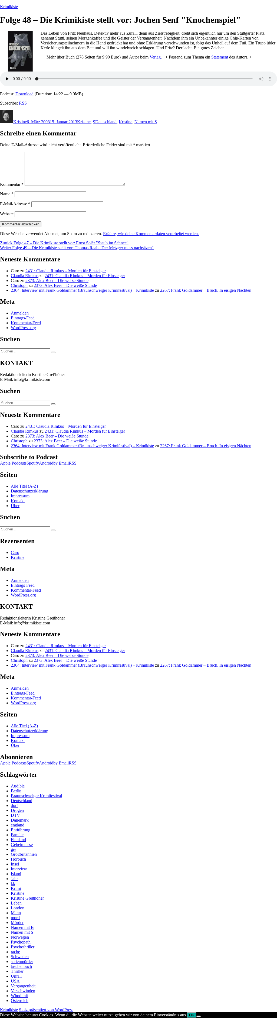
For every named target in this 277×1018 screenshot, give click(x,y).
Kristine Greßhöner (27, 898)
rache (15, 951)
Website (7, 214)
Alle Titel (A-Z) (24, 486)
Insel (15, 864)
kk (13, 883)
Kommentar (12, 184)
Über (15, 505)
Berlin (16, 791)
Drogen (17, 810)
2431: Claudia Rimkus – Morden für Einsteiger (65, 270)
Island (16, 873)
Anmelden (20, 313)
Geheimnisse (22, 844)
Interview (19, 869)
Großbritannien (24, 854)
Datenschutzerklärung (29, 491)
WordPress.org (23, 327)
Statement (219, 57)
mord (15, 917)
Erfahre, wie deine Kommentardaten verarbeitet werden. (151, 233)
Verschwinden (23, 990)
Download (24, 94)
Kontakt (18, 500)
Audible (18, 786)
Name (7, 194)
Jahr (14, 878)
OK (191, 1015)
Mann (16, 912)
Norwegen (20, 937)
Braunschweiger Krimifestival (36, 795)
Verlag (155, 57)
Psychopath (21, 942)
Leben (16, 903)
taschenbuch (21, 966)
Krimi (16, 888)
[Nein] (198, 1016)
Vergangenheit (23, 986)
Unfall (16, 976)
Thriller (17, 971)
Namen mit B (22, 927)
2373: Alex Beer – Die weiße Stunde (56, 280)
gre (13, 849)
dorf (14, 805)
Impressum (20, 496)
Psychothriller (22, 947)
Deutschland (106, 121)
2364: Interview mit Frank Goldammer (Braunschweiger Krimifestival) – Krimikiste (82, 290)
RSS (23, 103)
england (17, 825)
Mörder (17, 922)
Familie (17, 834)
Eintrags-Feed (23, 318)
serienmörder (22, 961)
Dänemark (20, 820)
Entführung (20, 830)
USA (15, 981)
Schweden (20, 956)
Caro (15, 552)
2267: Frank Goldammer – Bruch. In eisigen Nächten (205, 290)
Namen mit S (145, 121)
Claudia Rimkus (24, 275)
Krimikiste (9, 6)
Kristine (20, 121)
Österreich (19, 1000)
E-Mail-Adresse (15, 204)
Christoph (19, 285)
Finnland (18, 839)
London (17, 908)
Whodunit (19, 995)
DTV (15, 815)
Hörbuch (18, 859)
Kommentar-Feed (26, 322)
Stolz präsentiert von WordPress (46, 1009)
